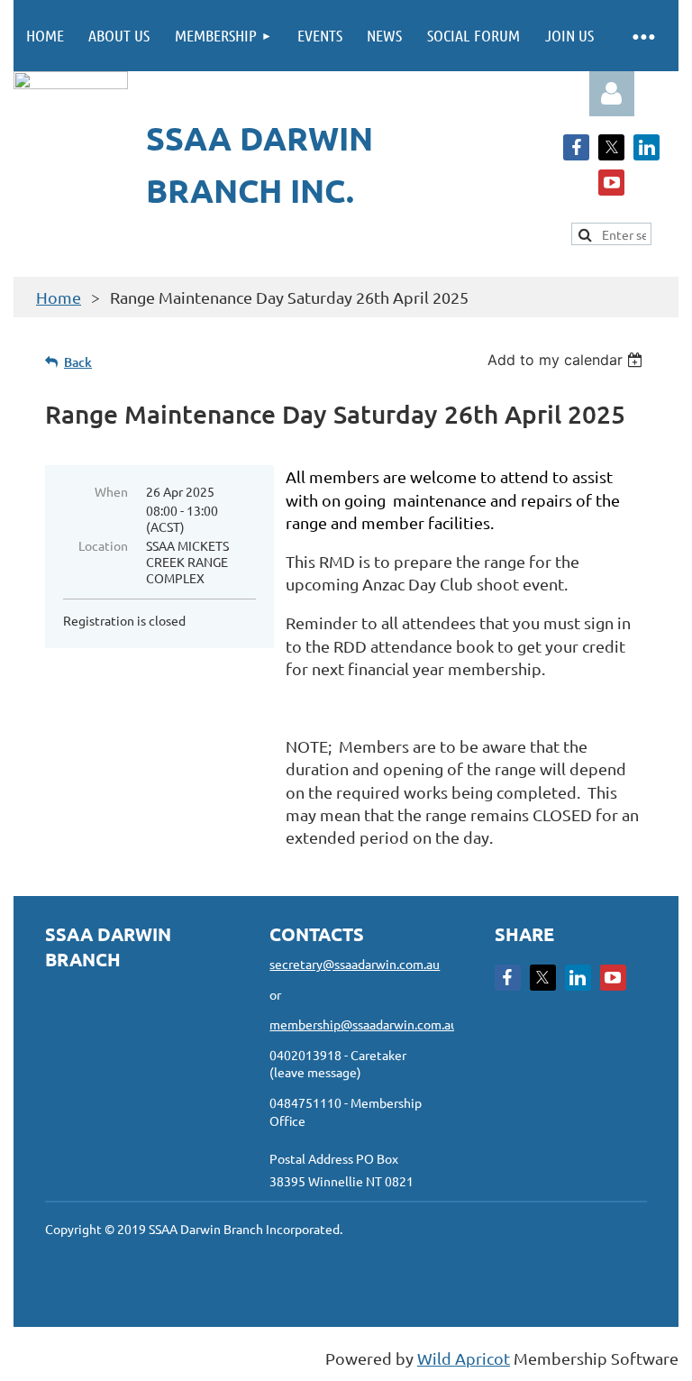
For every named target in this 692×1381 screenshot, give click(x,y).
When (111, 491)
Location (103, 545)
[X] (611, 147)
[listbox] (567, 359)
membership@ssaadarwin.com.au (363, 1024)
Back (78, 361)
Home (58, 297)
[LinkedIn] (646, 147)
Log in (611, 93)
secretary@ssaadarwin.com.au (354, 964)
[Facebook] (576, 147)
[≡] (642, 35)
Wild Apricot (463, 1358)
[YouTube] (611, 182)
